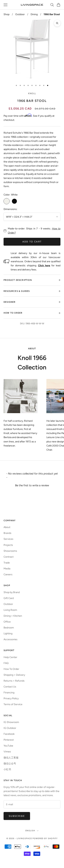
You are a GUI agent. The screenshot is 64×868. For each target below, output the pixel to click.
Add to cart (32, 241)
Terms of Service (13, 704)
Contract (9, 556)
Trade (7, 562)
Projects (8, 545)
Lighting (8, 633)
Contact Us (10, 686)
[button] (32, 485)
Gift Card (9, 598)
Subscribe (17, 816)
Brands (7, 533)
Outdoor (20, 14)
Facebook (9, 733)
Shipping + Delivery (14, 674)
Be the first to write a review (32, 485)
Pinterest (9, 739)
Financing (9, 692)
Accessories (10, 639)
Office (7, 621)
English (30, 830)
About (7, 527)
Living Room (10, 609)
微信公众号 (10, 763)
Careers (8, 574)
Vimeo (7, 751)
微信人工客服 (11, 757)
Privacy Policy (11, 698)
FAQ (6, 663)
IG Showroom (11, 722)
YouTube (8, 745)
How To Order (11, 669)
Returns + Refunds (14, 680)
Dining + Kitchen (13, 615)
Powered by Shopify (45, 838)
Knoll (32, 93)
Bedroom (9, 627)
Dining (34, 14)
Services (8, 538)
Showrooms (10, 550)
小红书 (7, 769)
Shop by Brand (12, 592)
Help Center (10, 657)
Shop (6, 14)
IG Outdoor (10, 728)
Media (7, 568)
